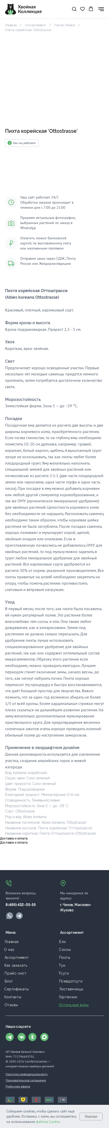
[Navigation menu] (101, 9)
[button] (74, 8)
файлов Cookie (48, 1121)
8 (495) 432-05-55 (21, 905)
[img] (10, 916)
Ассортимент (35, 25)
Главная (11, 25)
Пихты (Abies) (64, 25)
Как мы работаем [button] (24, 143)
